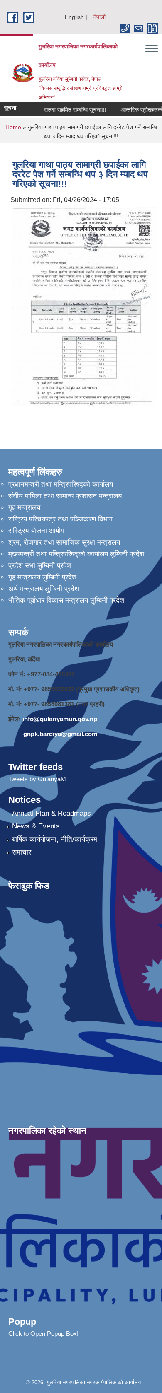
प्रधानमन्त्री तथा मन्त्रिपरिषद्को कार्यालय (60, 484)
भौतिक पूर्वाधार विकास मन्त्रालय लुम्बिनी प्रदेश (66, 600)
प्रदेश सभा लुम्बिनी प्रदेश (39, 566)
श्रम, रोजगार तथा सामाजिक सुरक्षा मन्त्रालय (64, 542)
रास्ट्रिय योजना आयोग (36, 531)
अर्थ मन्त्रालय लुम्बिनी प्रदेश (43, 589)
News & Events (36, 826)
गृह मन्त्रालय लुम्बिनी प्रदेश (42, 577)
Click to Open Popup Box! (43, 1333)
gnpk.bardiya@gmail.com (60, 733)
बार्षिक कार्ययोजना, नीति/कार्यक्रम (54, 839)
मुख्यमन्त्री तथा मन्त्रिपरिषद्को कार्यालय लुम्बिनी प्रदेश (76, 554)
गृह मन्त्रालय (24, 508)
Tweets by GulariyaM (37, 778)
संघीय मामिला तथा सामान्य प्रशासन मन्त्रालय (65, 496)
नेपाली (99, 17)
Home (13, 127)
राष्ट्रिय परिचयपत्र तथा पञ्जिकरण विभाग (60, 519)
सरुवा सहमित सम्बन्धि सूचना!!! (69, 109)
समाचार (21, 852)
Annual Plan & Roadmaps (51, 813)
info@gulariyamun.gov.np (59, 718)
